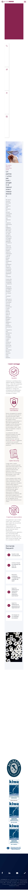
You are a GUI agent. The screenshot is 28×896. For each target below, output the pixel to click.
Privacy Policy (6, 884)
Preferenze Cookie (14, 885)
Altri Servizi (6, 123)
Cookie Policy (21, 884)
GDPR (13, 440)
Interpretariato (6, 100)
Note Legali (14, 884)
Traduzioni (7, 52)
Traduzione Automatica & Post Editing (7, 90)
